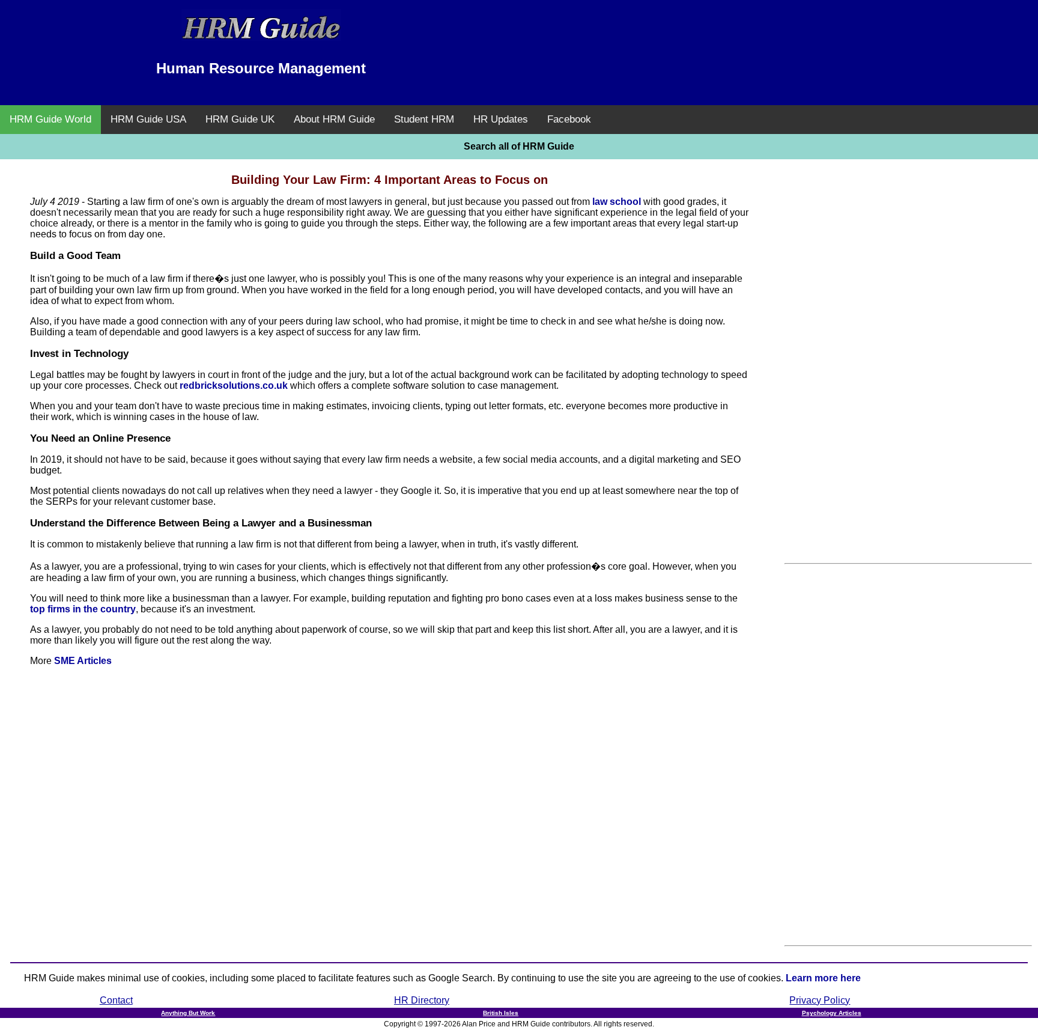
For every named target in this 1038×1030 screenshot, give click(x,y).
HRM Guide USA (148, 119)
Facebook (569, 119)
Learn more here (823, 978)
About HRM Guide (334, 119)
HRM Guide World (50, 119)
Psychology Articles (831, 1013)
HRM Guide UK (240, 119)
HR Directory (421, 1000)
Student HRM (424, 119)
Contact (116, 1000)
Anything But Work (188, 1013)
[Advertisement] (777, 36)
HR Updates (500, 119)
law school (616, 202)
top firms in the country (83, 609)
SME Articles (83, 661)
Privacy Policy (819, 1000)
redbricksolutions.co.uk (234, 385)
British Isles (500, 1013)
